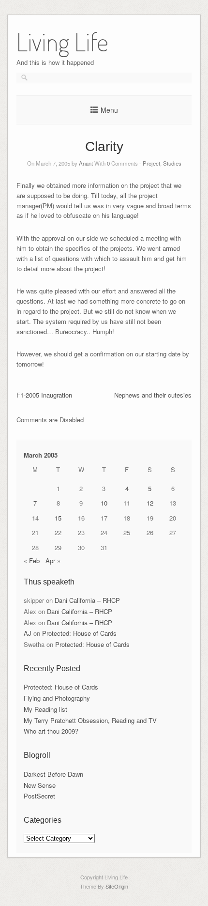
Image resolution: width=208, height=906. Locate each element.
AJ (27, 633)
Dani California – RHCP (87, 600)
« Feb (32, 560)
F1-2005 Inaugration (44, 395)
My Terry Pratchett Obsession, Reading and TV (90, 720)
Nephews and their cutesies (153, 395)
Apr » (52, 560)
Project (151, 163)
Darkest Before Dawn (53, 774)
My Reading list (45, 709)
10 (104, 502)
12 (150, 502)
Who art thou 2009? (51, 731)
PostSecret (39, 795)
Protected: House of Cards (79, 633)
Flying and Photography (57, 698)
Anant (86, 163)
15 (58, 517)
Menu (109, 110)
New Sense (40, 785)
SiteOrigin (116, 886)
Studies (172, 163)
